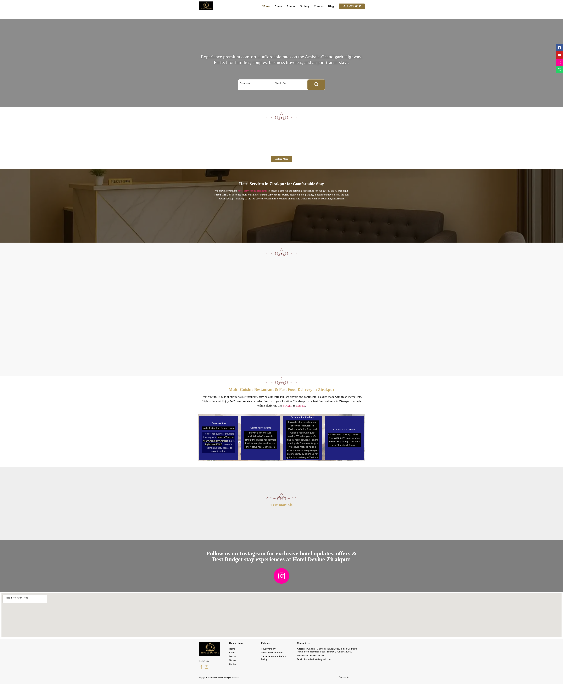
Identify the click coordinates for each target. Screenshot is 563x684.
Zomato (300, 405)
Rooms (291, 6)
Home (266, 6)
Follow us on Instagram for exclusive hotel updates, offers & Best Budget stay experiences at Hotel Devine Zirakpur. (281, 556)
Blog (331, 6)
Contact (319, 6)
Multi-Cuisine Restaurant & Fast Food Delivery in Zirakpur (281, 389)
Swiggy (287, 405)
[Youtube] (559, 55)
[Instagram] (559, 62)
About (278, 6)
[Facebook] (559, 47)
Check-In (245, 83)
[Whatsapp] (559, 69)
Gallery (304, 6)
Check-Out (280, 83)
